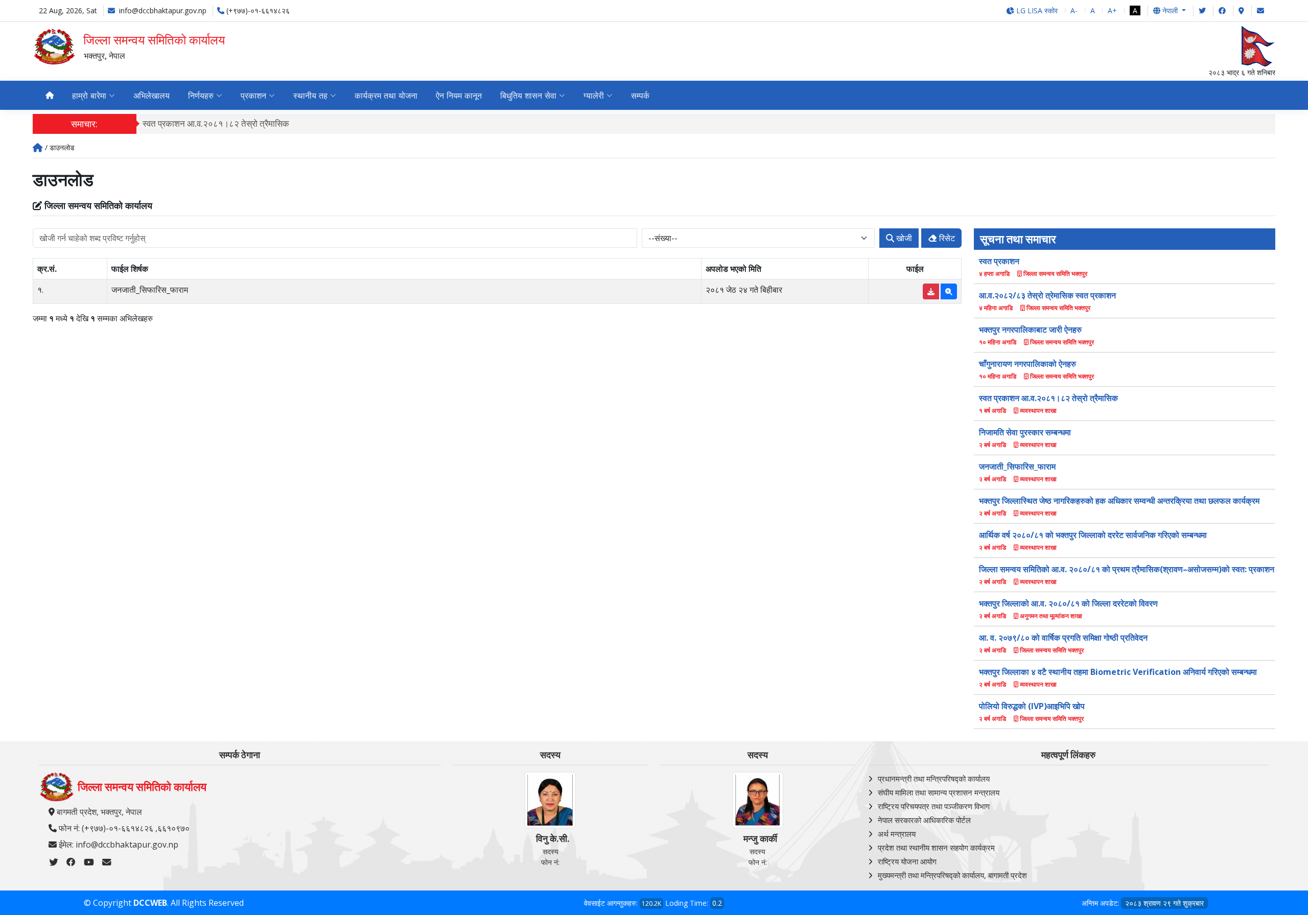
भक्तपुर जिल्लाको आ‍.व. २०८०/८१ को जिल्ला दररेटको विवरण (1068, 603)
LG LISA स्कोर (1036, 10)
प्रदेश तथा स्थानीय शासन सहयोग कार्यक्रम (936, 847)
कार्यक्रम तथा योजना (386, 95)
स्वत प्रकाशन (999, 261)
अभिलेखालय (151, 95)
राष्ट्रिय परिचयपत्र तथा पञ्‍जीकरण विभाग (934, 806)
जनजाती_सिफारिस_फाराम (1017, 466)
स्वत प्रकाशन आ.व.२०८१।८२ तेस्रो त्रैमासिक (216, 123)
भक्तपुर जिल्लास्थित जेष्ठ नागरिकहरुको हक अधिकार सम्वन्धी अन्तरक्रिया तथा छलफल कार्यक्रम (1119, 500)
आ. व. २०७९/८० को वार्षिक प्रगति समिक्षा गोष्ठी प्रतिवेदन (1063, 637)
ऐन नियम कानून (459, 95)
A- (1074, 10)
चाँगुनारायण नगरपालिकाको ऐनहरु (1027, 363)
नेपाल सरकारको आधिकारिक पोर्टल (924, 820)
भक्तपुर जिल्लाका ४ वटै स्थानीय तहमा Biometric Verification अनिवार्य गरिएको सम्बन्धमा (1118, 671)
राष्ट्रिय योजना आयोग (907, 861)
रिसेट (946, 238)
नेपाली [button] (1170, 10)
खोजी (903, 238)
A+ (1112, 10)
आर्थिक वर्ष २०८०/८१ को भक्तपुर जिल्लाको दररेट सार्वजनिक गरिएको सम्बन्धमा (1093, 535)
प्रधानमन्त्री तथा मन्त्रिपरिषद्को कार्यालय (934, 778)
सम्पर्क (640, 95)
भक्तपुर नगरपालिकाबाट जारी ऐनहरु (1030, 329)
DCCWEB (150, 902)
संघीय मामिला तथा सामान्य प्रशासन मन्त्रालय (938, 792)
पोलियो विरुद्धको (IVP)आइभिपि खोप (1032, 706)
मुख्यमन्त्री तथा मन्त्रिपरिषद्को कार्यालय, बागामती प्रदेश (952, 875)
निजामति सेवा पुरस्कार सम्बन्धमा (1025, 432)
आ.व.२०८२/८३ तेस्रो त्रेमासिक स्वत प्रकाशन (1047, 295)
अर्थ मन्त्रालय (897, 834)
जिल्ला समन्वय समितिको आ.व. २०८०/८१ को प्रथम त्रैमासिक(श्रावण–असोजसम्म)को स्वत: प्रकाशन (1126, 569)
